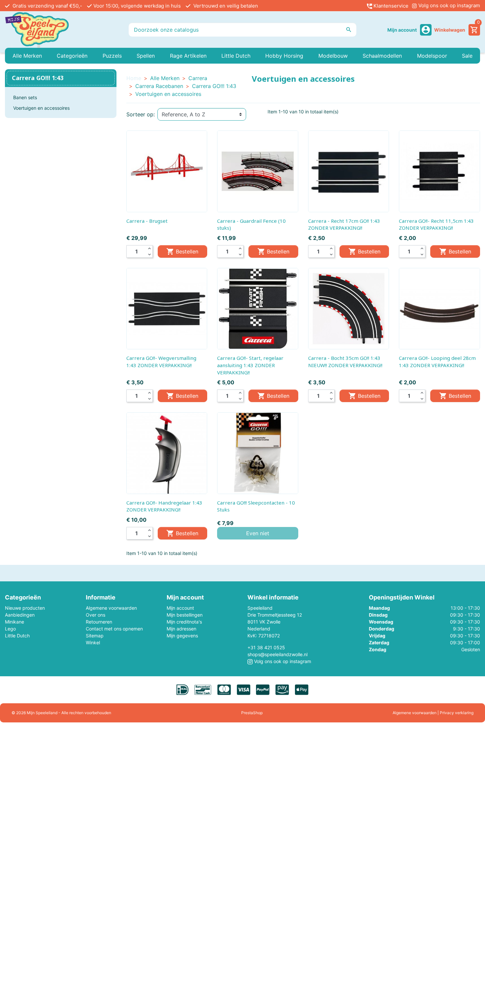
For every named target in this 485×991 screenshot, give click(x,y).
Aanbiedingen (20, 615)
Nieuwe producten (25, 608)
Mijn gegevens (182, 635)
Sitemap (95, 635)
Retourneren (99, 622)
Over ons (95, 615)
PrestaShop (252, 712)
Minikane (14, 622)
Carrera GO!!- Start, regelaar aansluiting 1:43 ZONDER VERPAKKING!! (250, 365)
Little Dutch (17, 635)
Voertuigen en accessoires (41, 108)
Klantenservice (390, 6)
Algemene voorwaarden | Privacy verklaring (433, 712)
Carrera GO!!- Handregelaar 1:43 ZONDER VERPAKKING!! (164, 506)
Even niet (257, 533)
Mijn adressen (181, 628)
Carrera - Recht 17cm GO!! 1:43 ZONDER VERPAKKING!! (344, 224)
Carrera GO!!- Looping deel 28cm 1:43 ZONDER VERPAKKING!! (437, 361)
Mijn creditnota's (184, 622)
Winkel (93, 642)
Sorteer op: (140, 114)
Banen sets (25, 97)
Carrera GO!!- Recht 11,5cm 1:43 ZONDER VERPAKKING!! (436, 224)
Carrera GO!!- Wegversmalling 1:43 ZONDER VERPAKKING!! (161, 361)
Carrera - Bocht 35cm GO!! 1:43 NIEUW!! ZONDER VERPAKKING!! (345, 361)
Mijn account (180, 608)
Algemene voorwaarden (111, 608)
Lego (10, 628)
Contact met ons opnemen (114, 628)
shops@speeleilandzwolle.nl (277, 654)
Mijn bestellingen (185, 615)
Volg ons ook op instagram (448, 5)
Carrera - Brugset (147, 221)
